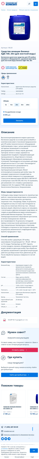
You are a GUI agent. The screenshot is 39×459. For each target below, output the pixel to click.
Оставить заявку (18, 350)
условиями (4, 448)
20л (17, 105)
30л (22, 105)
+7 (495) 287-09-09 (11, 427)
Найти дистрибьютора (18, 375)
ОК (34, 451)
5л (6, 105)
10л (11, 105)
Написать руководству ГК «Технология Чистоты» (19, 435)
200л (27, 105)
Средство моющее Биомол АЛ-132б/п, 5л (12, 407)
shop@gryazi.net (9, 431)
